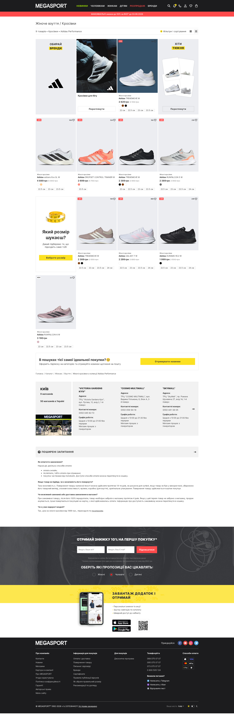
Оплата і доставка (81, 658)
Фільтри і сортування (173, 31)
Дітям (123, 6)
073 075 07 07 (154, 666)
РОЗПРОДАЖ (137, 6)
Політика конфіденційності (48, 681)
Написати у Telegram (159, 681)
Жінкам (112, 6)
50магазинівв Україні (52, 401)
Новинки (82, 6)
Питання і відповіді (82, 666)
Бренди (152, 6)
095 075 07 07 (154, 662)
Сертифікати (79, 674)
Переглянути (97, 109)
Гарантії (39, 685)
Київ (180, 706)
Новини (39, 662)
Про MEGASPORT (44, 674)
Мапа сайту (41, 693)
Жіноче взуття (47, 23)
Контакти (40, 658)
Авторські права (43, 689)
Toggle (193, 706)
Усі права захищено (88, 706)
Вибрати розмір (55, 257)
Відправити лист (157, 688)
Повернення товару (82, 662)
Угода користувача (45, 678)
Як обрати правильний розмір (87, 681)
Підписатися (146, 549)
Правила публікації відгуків (86, 678)
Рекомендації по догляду (85, 685)
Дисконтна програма (124, 658)
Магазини (40, 666)
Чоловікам (98, 6)
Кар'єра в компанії (44, 670)
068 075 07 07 (154, 658)
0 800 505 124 (154, 670)
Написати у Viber (158, 684)
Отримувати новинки (168, 361)
